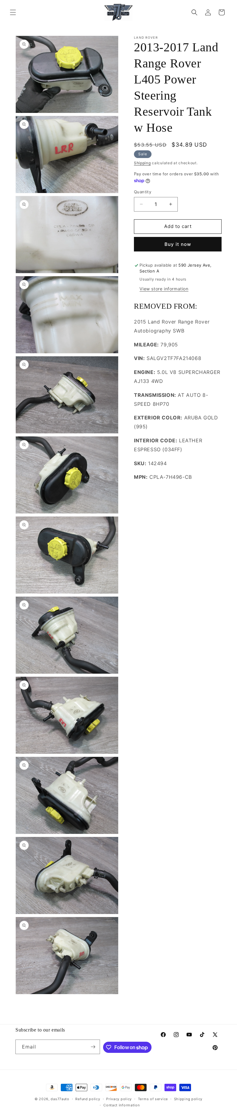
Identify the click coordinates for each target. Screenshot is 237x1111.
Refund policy (87, 1099)
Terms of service (153, 1099)
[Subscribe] (93, 1047)
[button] (13, 12)
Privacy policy (119, 1099)
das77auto (60, 1099)
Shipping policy (188, 1099)
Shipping (142, 163)
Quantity (142, 191)
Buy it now (177, 244)
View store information (163, 288)
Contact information (121, 1105)
